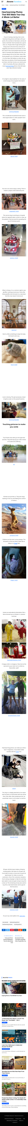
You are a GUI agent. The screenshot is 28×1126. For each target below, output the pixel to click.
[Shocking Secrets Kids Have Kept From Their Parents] (14, 1063)
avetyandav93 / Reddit (14, 211)
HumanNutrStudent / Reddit (14, 715)
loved (17, 751)
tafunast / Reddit (14, 156)
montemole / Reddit (14, 909)
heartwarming (9, 66)
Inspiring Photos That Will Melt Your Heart (12, 995)
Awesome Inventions (9, 1118)
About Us (21, 1120)
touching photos (17, 924)
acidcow (14, 788)
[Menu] (2, 1)
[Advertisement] (14, 173)
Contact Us (15, 1122)
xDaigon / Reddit (14, 580)
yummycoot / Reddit (14, 535)
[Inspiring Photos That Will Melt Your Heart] (14, 987)
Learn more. (22, 916)
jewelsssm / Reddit (14, 258)
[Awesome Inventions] (14, 1)
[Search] (26, 1)
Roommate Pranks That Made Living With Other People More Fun (20, 939)
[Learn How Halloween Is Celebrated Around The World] (14, 1036)
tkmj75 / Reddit (14, 364)
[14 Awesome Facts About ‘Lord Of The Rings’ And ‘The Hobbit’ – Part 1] (14, 1010)
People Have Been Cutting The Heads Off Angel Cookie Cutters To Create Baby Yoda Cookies (14, 1099)
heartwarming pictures (7, 924)
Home (3, 5)
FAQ (24, 1118)
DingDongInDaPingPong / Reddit (14, 660)
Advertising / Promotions (12, 1120)
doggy (15, 543)
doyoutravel (14, 330)
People (7, 5)
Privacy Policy (18, 1118)
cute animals (5, 922)
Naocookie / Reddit (14, 837)
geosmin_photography (14, 111)
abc (14, 464)
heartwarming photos (14, 922)
